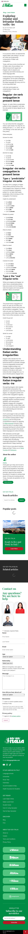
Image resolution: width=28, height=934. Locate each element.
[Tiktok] (10, 765)
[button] (25, 5)
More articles (8, 482)
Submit (6, 720)
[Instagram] (7, 765)
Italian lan (7, 423)
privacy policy (16, 716)
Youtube (5, 450)
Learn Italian (11, 12)
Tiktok (22, 448)
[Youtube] (4, 765)
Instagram (13, 450)
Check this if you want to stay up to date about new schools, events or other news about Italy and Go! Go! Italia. (13, 708)
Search (21, 500)
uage (12, 423)
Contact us (6, 419)
